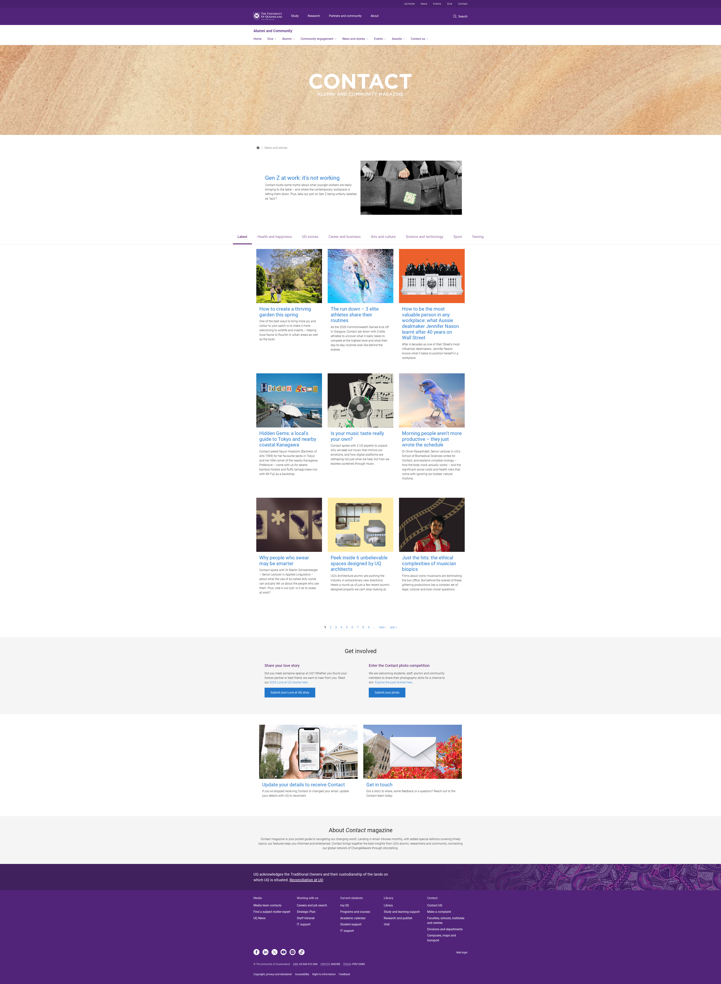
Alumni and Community (272, 31)
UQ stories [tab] (310, 236)
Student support (350, 924)
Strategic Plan (306, 912)
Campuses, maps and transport (441, 938)
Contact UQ (434, 905)
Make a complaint (439, 912)
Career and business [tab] (345, 236)
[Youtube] (284, 952)
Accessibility (302, 974)
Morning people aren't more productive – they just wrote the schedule (432, 439)
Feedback (344, 974)
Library (388, 905)
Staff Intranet (305, 918)
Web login (462, 952)
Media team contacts (267, 905)
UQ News (259, 918)
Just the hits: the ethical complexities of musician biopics (429, 563)
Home (257, 39)
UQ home (409, 3)
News (424, 3)
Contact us (418, 39)
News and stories (353, 39)
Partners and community (345, 16)
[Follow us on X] (275, 952)
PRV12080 (358, 964)
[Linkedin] (265, 952)
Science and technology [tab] (424, 236)
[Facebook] (256, 952)
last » (393, 627)
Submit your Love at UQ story (290, 692)
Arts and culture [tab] (383, 236)
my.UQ (344, 905)
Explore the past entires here (393, 682)
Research (314, 16)
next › (382, 627)
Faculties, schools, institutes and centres (445, 920)
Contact (463, 3)
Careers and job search (312, 905)
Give (449, 3)
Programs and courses (355, 912)
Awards (397, 39)
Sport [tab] (457, 236)
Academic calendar (353, 918)
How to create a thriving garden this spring (285, 312)
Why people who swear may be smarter (284, 560)
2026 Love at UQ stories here (289, 682)
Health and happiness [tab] (274, 236)
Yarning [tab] (478, 236)
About (375, 16)
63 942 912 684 (308, 964)
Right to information (324, 974)
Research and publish (398, 918)
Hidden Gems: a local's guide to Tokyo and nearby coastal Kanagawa (287, 439)
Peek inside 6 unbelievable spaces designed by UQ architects (359, 563)
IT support (303, 924)
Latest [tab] (242, 236)
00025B (335, 964)
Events (437, 3)
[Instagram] (293, 952)
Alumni (287, 39)
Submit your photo (387, 692)
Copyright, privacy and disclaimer (272, 974)
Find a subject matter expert (271, 912)
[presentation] (242, 237)
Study (295, 16)
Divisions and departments (445, 929)
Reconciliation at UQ (306, 880)
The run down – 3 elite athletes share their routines (355, 314)
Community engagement (317, 39)
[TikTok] (302, 952)
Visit (387, 924)
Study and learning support (402, 912)
